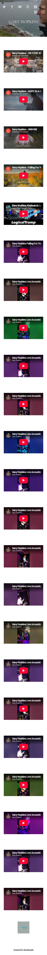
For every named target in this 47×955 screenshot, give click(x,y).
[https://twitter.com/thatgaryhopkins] (4, 6)
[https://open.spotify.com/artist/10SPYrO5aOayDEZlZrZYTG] (35, 12)
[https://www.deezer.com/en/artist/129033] (43, 6)
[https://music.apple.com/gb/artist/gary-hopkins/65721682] (35, 6)
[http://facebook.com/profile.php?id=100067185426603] (12, 6)
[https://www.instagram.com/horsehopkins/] (43, 12)
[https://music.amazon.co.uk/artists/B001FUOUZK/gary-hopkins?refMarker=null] (27, 6)
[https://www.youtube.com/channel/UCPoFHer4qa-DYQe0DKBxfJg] (19, 6)
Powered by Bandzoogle (24, 950)
